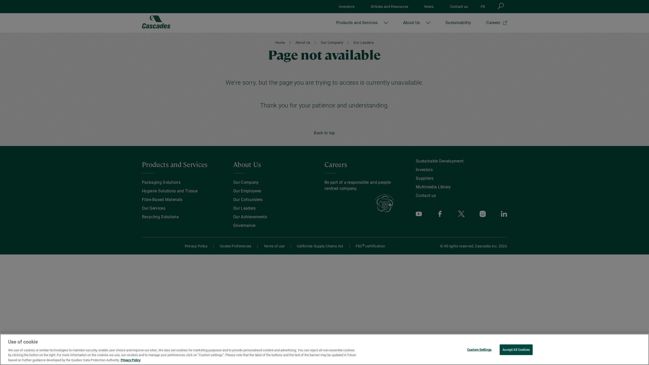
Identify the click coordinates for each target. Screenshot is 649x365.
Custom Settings (479, 350)
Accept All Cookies (516, 350)
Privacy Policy (130, 360)
